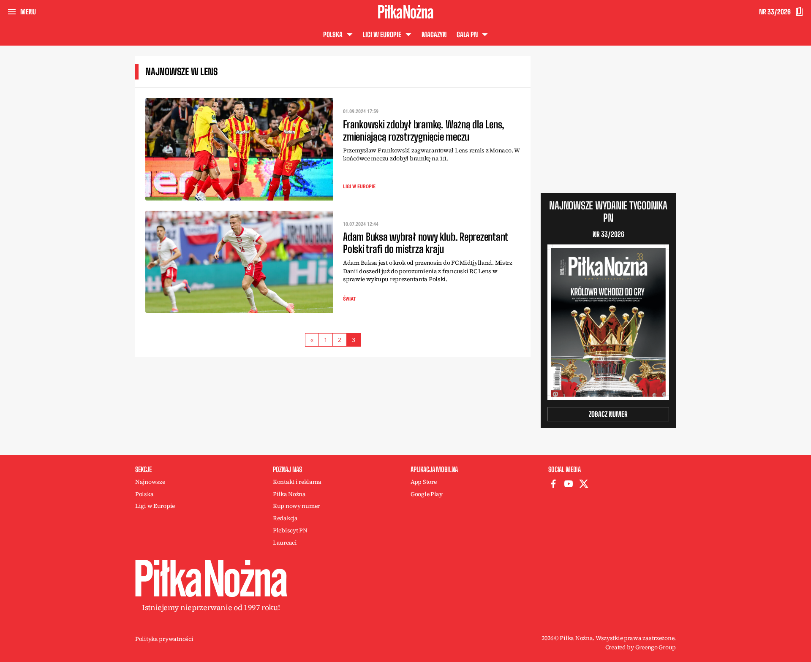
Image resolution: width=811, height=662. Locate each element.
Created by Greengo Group (640, 647)
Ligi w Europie (359, 187)
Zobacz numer (608, 414)
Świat (349, 299)
